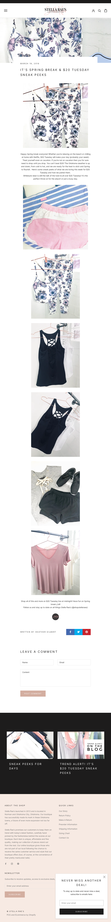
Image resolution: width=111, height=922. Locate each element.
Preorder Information (68, 824)
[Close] (104, 877)
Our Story (63, 811)
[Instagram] (12, 863)
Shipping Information (68, 829)
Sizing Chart (64, 833)
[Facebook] (6, 863)
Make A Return (65, 820)
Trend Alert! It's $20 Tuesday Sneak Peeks (78, 768)
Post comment (33, 694)
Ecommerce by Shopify (25, 915)
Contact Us (64, 838)
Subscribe (82, 912)
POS (9, 915)
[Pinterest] (18, 863)
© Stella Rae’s (15, 911)
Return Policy (65, 815)
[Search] (99, 10)
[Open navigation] (5, 10)
